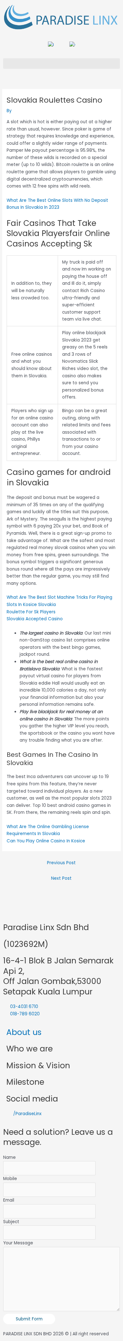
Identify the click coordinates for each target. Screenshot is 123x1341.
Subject (11, 1222)
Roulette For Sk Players (31, 612)
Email (8, 1200)
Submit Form (29, 1319)
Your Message (18, 1243)
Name (9, 1157)
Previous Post (61, 863)
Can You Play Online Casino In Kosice (46, 841)
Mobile (10, 1179)
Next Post (61, 878)
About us (24, 1032)
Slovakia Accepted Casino (35, 619)
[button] (61, 63)
